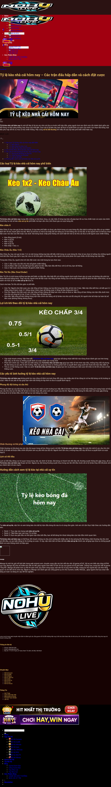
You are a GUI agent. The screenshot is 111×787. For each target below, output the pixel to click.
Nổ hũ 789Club (8, 677)
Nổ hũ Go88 (7, 674)
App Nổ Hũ (8, 18)
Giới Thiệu (7, 693)
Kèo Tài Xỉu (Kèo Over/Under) (21, 148)
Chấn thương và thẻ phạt (20, 155)
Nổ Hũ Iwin (15, 28)
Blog (6, 764)
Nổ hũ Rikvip (8, 676)
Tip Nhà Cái (13, 53)
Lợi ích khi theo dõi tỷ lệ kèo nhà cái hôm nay (22, 150)
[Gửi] (5, 36)
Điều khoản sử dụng (10, 696)
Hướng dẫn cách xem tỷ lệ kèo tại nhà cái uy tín (23, 159)
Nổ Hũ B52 (15, 33)
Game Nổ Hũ (9, 760)
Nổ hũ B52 (7, 679)
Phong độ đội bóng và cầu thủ (22, 153)
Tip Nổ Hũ (8, 43)
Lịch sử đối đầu (17, 157)
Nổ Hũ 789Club (16, 31)
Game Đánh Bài (15, 47)
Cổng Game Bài (15, 49)
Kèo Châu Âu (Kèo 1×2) (19, 146)
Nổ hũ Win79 (16, 36)
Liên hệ (6, 699)
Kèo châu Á (15, 144)
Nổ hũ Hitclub (16, 26)
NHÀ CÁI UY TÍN (15, 59)
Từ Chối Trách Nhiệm (10, 698)
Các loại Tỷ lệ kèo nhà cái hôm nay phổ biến (22, 143)
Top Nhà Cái (13, 51)
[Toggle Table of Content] (1, 139)
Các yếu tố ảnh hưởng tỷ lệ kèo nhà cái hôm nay (23, 152)
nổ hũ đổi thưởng (49, 130)
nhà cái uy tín (23, 221)
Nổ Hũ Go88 (15, 23)
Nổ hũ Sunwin (8, 673)
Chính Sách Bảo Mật (10, 695)
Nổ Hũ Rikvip (16, 757)
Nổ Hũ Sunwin (16, 20)
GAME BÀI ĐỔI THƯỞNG (18, 57)
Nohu (6, 16)
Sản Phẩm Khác (10, 55)
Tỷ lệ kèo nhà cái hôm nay (43, 359)
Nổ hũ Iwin (7, 682)
